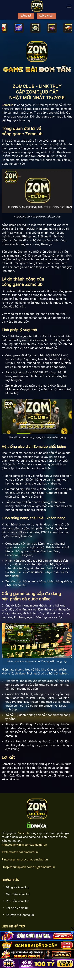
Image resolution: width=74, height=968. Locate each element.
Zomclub (23, 833)
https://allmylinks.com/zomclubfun (24, 844)
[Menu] (69, 6)
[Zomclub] (37, 6)
